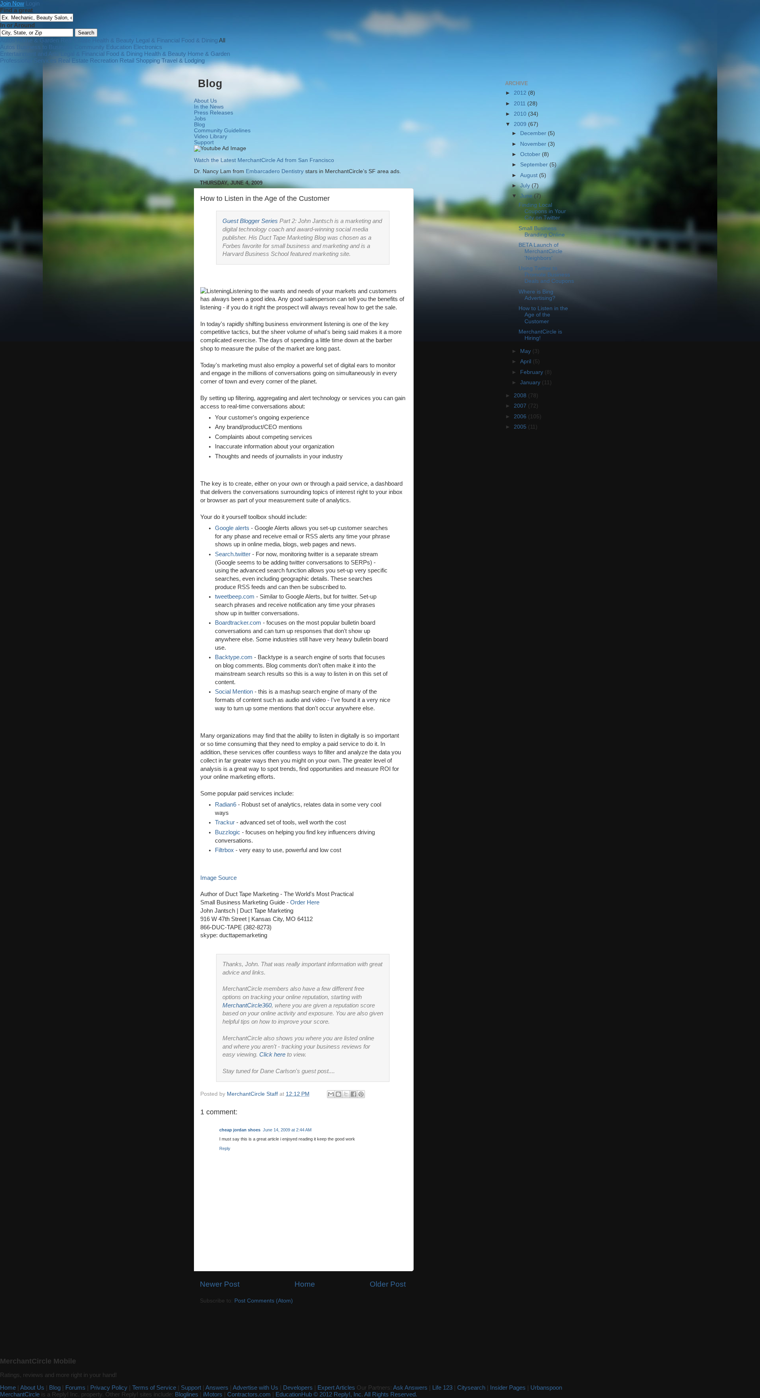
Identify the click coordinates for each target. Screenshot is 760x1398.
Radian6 (225, 804)
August (529, 175)
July (526, 186)
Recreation (104, 60)
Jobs (200, 119)
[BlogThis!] (338, 1094)
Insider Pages (508, 1387)
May (526, 351)
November (534, 144)
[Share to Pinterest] (361, 1094)
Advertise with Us (255, 1387)
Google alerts (232, 528)
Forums (75, 1387)
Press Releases (213, 113)
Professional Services (28, 60)
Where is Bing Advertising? (537, 295)
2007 (521, 406)
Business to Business (45, 47)
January (531, 382)
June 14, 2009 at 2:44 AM (287, 1129)
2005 (521, 427)
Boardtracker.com (238, 623)
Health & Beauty (113, 40)
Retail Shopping (140, 60)
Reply (224, 1148)
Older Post (388, 1284)
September (534, 165)
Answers (216, 1387)
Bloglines (186, 1394)
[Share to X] (346, 1094)
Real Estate (76, 40)
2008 (521, 396)
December (534, 133)
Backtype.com (234, 657)
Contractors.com (249, 1394)
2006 (521, 417)
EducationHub (294, 1394)
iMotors (212, 1394)
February (532, 372)
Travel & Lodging (183, 60)
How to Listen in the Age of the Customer (543, 314)
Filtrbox (224, 850)
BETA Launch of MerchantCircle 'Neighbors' (540, 251)
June (527, 196)
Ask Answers (410, 1387)
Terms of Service (154, 1387)
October (531, 154)
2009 (521, 124)
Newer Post (219, 1284)
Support (204, 142)
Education (119, 47)
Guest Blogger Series (250, 221)
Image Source (218, 878)
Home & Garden (38, 40)
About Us (205, 101)
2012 (521, 93)
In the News (209, 107)
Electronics (147, 47)
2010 (521, 114)
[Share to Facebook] (353, 1094)
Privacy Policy (108, 1387)
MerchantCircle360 (247, 1005)
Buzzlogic (227, 832)
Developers (298, 1387)
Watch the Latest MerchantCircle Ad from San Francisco (264, 160)
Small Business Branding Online (542, 231)
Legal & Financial (158, 40)
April (526, 361)
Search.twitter (233, 554)
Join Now (12, 3)
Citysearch (471, 1387)
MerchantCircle (20, 1394)
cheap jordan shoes (239, 1129)
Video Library (210, 136)
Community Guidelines (222, 131)
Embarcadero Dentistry (275, 171)
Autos (7, 40)
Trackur (225, 822)
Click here (272, 1054)
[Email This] (331, 1094)
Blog (199, 125)
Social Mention (234, 692)
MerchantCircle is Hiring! (540, 335)
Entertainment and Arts (29, 53)
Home (304, 1284)
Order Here (304, 902)
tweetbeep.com (235, 596)
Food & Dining (199, 40)
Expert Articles (336, 1387)
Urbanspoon (546, 1387)
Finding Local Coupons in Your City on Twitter (542, 211)
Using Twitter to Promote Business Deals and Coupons (546, 274)
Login (33, 3)
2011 (520, 104)
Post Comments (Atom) (263, 1301)
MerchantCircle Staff (253, 1094)
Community (89, 47)
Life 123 (442, 1387)
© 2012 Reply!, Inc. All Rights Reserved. (365, 1394)
